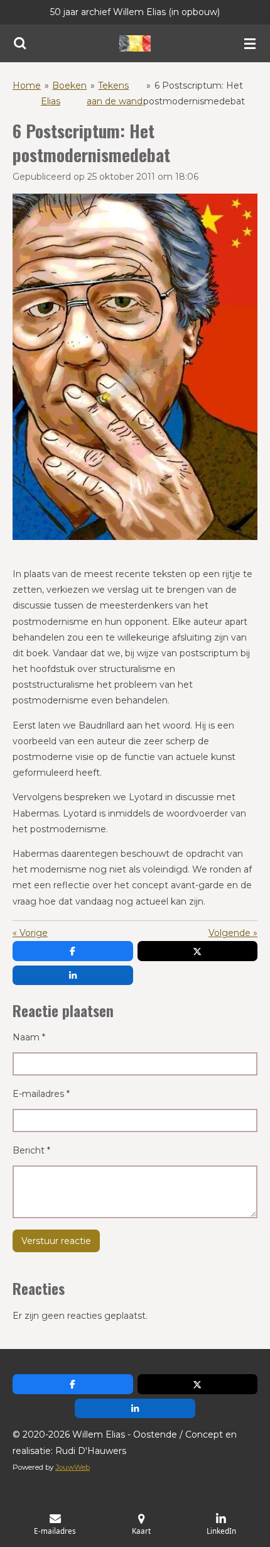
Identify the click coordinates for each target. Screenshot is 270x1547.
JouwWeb (72, 1467)
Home (27, 85)
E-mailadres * (41, 1093)
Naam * (29, 1037)
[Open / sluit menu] (250, 43)
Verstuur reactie (56, 1241)
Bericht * (31, 1150)
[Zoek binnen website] (20, 43)
